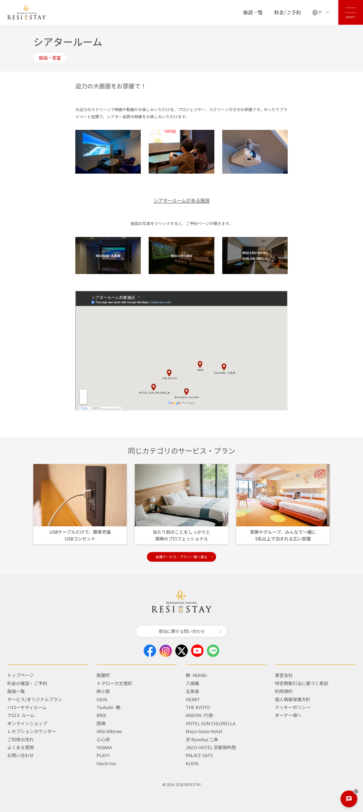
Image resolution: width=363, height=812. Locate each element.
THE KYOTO (198, 707)
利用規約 (284, 691)
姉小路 (103, 691)
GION (102, 699)
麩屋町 (103, 675)
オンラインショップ (27, 723)
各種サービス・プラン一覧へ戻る (181, 556)
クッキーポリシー (292, 707)
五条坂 (192, 691)
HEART (193, 699)
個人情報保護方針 (292, 699)
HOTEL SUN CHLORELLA (210, 723)
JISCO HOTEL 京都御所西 (211, 747)
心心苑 (103, 739)
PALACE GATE (199, 755)
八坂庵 (192, 683)
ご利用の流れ (20, 739)
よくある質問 (20, 747)
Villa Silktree (109, 731)
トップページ (20, 675)
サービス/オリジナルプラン (34, 699)
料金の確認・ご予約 (27, 683)
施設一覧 (253, 12)
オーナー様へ (288, 715)
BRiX (101, 715)
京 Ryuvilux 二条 (202, 739)
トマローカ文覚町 (114, 683)
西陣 (101, 723)
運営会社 (284, 675)
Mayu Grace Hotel (204, 731)
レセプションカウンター (31, 731)
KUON (192, 763)
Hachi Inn (106, 763)
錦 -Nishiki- (197, 675)
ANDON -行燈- (200, 715)
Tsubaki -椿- (109, 707)
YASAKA (104, 747)
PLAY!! (103, 755)
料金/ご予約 (287, 12)
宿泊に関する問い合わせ (182, 631)
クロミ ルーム (21, 715)
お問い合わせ (20, 755)
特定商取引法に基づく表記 (301, 683)
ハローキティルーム (27, 707)
